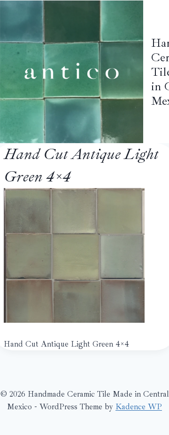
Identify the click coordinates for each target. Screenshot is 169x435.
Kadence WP (138, 407)
